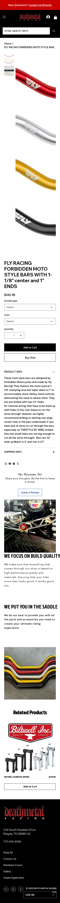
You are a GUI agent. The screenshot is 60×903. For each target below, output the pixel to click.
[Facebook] (10, 463)
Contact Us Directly (40, 5)
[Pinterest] (14, 463)
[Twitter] (18, 463)
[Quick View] (30, 747)
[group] (30, 756)
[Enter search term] (53, 31)
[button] (55, 17)
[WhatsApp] (6, 463)
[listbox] (40, 895)
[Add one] (21, 335)
